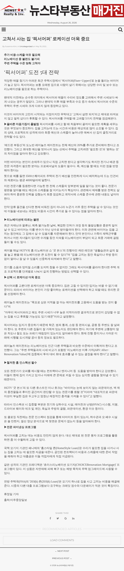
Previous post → (62, 558)
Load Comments (62, 540)
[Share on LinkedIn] (73, 519)
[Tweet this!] (58, 519)
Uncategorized (26, 46)
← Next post (62, 551)
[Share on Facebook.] (50, 519)
